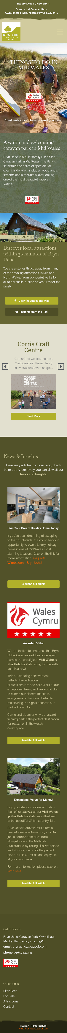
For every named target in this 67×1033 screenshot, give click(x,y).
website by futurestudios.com (33, 1028)
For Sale (9, 996)
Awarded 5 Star (33, 643)
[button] (5, 366)
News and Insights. (33, 474)
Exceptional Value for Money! (33, 800)
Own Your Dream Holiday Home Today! (33, 528)
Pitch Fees (14, 871)
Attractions (10, 1001)
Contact (8, 1006)
